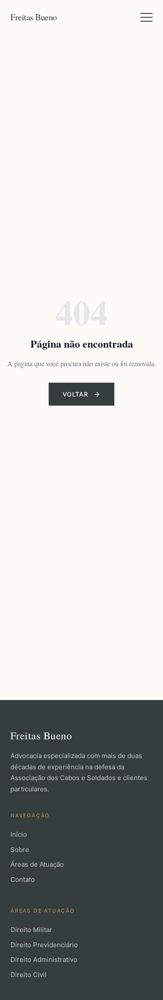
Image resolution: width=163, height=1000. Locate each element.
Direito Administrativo (43, 959)
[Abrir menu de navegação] (146, 17)
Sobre (19, 849)
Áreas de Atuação (37, 864)
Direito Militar (31, 930)
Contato (22, 879)
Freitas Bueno (33, 17)
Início (18, 834)
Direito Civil (28, 975)
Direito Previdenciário (44, 945)
